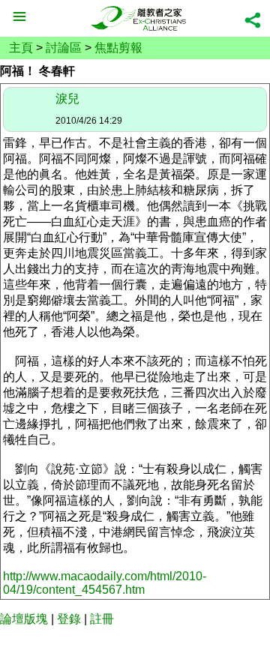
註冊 (102, 619)
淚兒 (68, 98)
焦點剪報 (118, 47)
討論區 (64, 47)
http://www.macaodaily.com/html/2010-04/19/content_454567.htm (104, 583)
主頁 (21, 47)
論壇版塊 (24, 619)
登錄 (69, 619)
